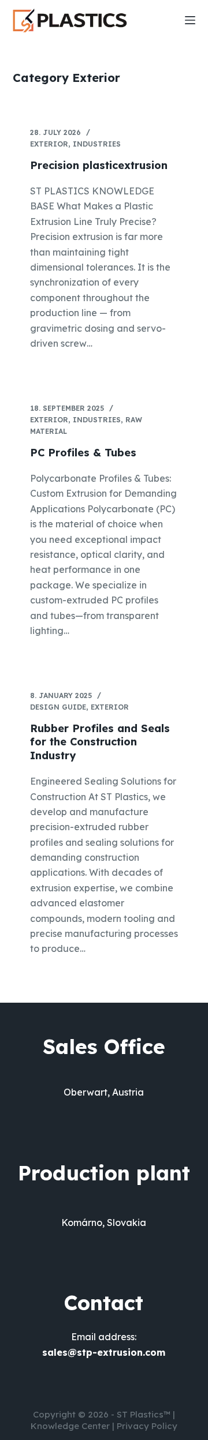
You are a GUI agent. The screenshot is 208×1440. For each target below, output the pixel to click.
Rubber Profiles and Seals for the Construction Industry (100, 742)
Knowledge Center (70, 1425)
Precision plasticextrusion (99, 165)
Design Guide (58, 707)
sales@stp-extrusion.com (103, 1352)
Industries (97, 144)
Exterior (49, 144)
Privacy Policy (147, 1425)
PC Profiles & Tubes (83, 452)
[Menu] (190, 20)
